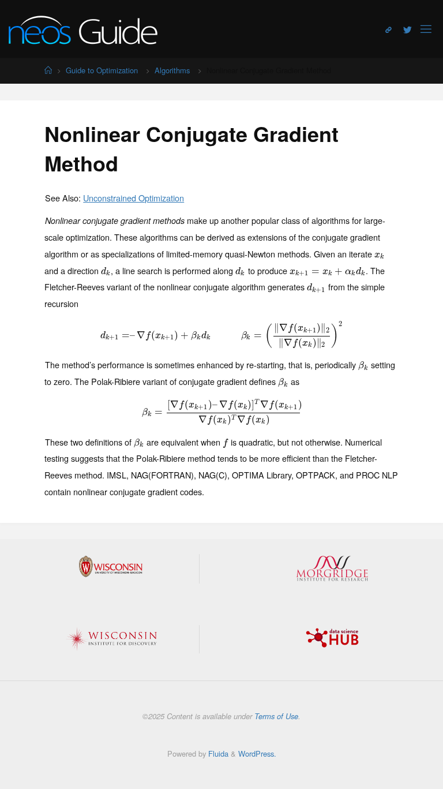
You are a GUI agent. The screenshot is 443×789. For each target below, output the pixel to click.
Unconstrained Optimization (133, 198)
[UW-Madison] (111, 566)
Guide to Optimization (102, 70)
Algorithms (172, 70)
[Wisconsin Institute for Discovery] (111, 639)
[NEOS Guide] (83, 29)
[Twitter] (407, 29)
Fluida (217, 753)
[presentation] (379, 254)
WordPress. (257, 753)
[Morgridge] (332, 568)
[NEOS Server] (388, 29)
